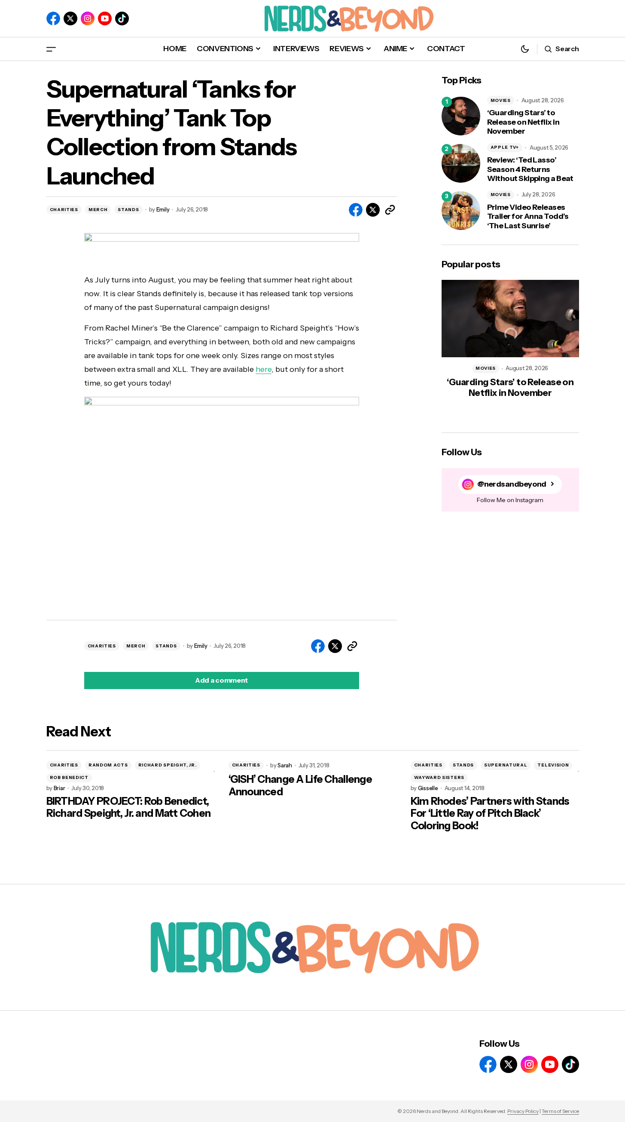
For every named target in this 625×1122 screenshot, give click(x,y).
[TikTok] (122, 18)
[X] (70, 18)
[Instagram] (87, 18)
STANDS (128, 209)
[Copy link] (390, 210)
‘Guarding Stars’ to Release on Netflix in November (523, 122)
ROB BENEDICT (69, 777)
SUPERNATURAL (505, 765)
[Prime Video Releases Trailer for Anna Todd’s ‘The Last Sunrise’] (461, 210)
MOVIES (501, 100)
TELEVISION (553, 765)
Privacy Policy (523, 1111)
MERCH (98, 209)
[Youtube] (104, 18)
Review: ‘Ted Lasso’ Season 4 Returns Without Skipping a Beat (530, 169)
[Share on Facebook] (356, 210)
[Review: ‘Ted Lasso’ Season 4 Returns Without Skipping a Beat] (461, 163)
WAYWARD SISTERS (439, 777)
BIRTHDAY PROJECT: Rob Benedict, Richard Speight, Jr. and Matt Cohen (128, 807)
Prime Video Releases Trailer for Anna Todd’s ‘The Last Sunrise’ (528, 216)
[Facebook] (53, 18)
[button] (51, 49)
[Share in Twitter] (373, 210)
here (263, 369)
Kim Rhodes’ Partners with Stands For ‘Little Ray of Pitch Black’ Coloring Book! (490, 813)
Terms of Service (560, 1111)
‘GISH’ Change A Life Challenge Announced (300, 785)
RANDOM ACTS (108, 765)
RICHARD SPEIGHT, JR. (167, 765)
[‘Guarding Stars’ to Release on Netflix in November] (461, 116)
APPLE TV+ (505, 147)
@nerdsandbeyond (511, 483)
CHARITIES (64, 209)
